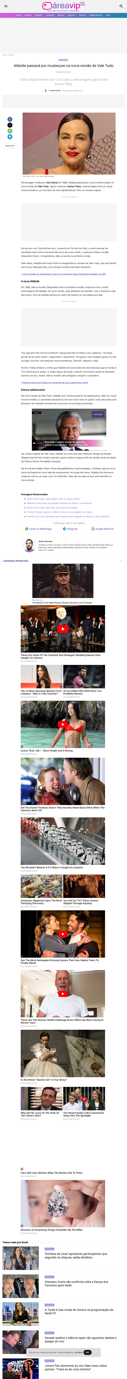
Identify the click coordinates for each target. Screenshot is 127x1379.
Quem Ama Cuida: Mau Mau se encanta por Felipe (52, 507)
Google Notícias (104, 528)
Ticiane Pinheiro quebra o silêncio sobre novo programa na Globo (59, 512)
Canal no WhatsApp (40, 528)
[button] (111, 6)
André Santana (55, 90)
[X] (9, 125)
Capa (4, 55)
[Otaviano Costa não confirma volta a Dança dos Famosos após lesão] (20, 1286)
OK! (87, 1352)
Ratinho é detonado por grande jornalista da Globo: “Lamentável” (59, 503)
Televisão (11, 55)
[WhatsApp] (9, 130)
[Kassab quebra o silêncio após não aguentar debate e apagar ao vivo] (20, 1342)
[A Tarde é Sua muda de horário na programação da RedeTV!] (20, 1314)
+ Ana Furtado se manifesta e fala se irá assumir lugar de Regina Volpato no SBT (63, 274)
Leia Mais (78, 1352)
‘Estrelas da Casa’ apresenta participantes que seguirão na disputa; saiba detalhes (68, 516)
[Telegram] (9, 136)
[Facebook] (9, 119)
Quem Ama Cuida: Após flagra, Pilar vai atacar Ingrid (53, 499)
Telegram (72, 528)
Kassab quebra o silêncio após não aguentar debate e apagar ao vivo (81, 1339)
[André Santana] (46, 90)
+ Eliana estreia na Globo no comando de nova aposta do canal (54, 382)
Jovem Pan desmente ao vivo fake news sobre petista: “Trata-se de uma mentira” (76, 1367)
